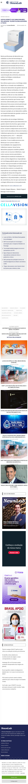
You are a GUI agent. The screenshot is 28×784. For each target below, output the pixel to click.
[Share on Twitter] (19, 322)
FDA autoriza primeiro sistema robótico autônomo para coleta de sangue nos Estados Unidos (14, 679)
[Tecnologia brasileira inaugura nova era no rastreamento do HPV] (14, 399)
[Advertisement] (14, 290)
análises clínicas (14, 308)
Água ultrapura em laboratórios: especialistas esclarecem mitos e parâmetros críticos (12, 255)
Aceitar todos (14, 777)
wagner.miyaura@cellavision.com (10, 201)
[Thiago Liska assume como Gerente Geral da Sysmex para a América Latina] (14, 474)
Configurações (14, 781)
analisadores (5, 308)
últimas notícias (6, 741)
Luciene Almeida (11, 25)
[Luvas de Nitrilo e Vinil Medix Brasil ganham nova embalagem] (14, 349)
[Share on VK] (26, 322)
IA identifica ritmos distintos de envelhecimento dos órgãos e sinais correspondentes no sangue (11, 656)
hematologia (19, 310)
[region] (14, 772)
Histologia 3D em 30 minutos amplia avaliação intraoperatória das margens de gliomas (12, 664)
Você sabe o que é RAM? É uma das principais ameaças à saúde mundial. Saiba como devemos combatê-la (13, 687)
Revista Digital (4, 752)
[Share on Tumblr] (24, 322)
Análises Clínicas (5, 743)
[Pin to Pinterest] (21, 322)
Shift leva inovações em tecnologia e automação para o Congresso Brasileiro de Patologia (14, 244)
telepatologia (5, 317)
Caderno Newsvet (5, 749)
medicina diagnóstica (6, 315)
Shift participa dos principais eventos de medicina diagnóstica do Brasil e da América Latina (14, 261)
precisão (15, 315)
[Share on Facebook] (17, 322)
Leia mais (22, 773)
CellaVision (22, 308)
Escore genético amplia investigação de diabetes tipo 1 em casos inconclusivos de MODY (13, 672)
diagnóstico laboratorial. (8, 310)
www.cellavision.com (16, 185)
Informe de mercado (5, 16)
